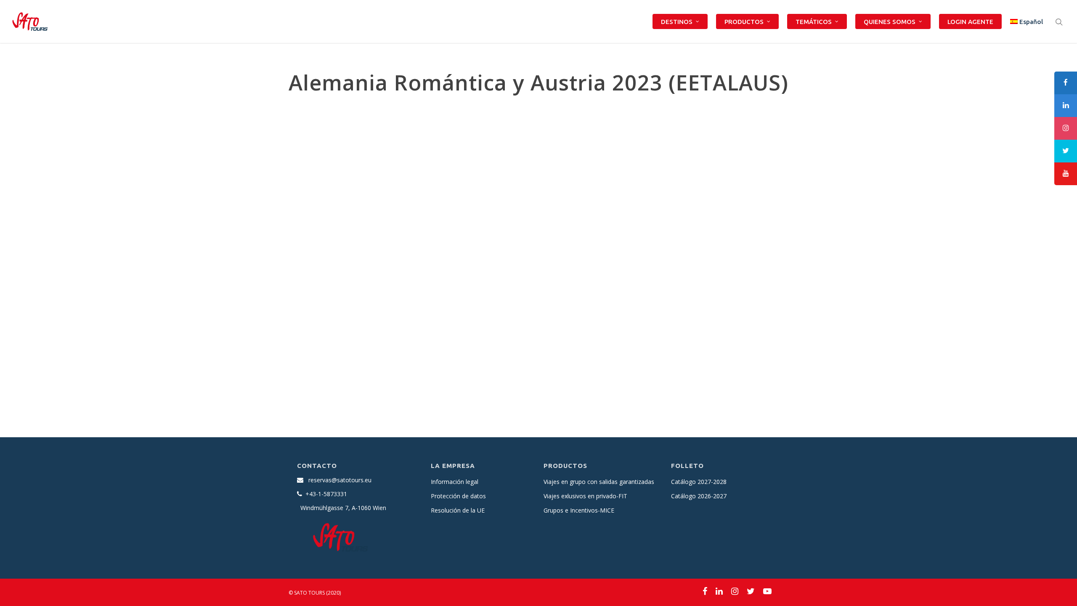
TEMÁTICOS (814, 22)
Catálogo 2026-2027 (699, 496)
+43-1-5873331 (326, 494)
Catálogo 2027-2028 (699, 482)
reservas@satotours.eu (339, 480)
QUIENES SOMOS (889, 22)
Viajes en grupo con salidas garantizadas (599, 482)
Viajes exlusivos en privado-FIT (585, 496)
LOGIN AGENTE (970, 22)
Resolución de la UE (458, 510)
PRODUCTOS (744, 22)
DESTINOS (676, 22)
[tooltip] (1065, 83)
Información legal (454, 482)
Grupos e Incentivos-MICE (579, 510)
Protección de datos (458, 496)
